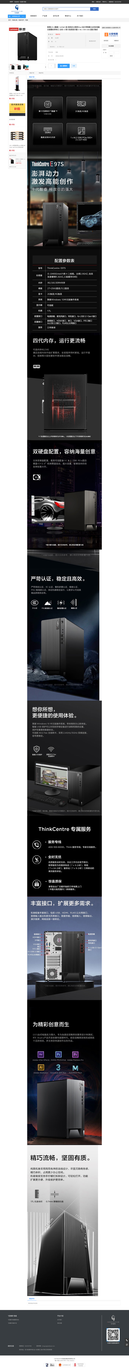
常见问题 (59, 1323)
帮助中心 (104, 2)
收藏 (74, 66)
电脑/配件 (21, 20)
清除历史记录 (12, 167)
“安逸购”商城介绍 (12, 1323)
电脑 (26, 20)
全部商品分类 (15, 16)
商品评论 (41, 73)
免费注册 (98, 2)
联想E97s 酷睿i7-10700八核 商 (20, 160)
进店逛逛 (106, 40)
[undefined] (27, 45)
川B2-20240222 (70, 1360)
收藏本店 (116, 40)
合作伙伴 (56, 16)
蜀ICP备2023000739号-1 (61, 1360)
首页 (9, 20)
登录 (93, 2)
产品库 (44, 16)
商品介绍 (32, 73)
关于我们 (80, 16)
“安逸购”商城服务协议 (13, 1319)
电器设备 (14, 20)
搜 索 (111, 56)
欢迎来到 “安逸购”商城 (20, 2)
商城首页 (34, 16)
